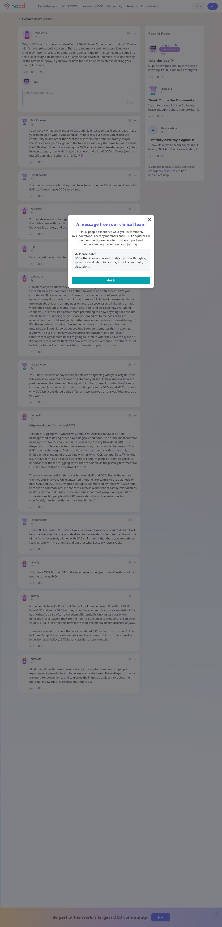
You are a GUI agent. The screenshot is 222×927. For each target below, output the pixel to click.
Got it (111, 280)
